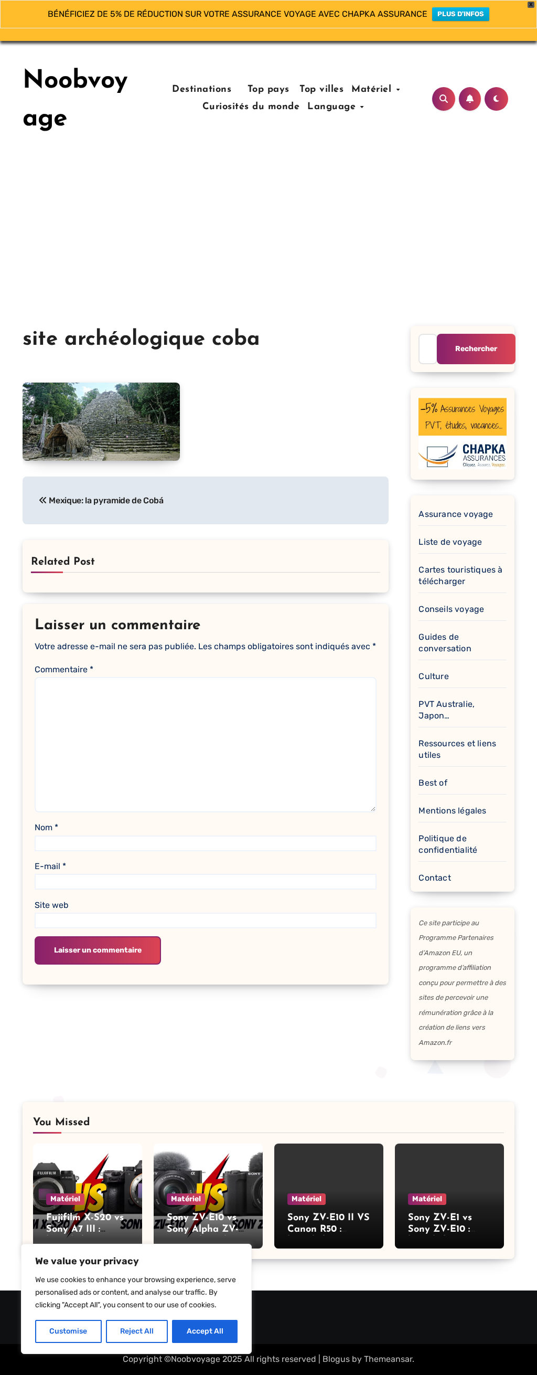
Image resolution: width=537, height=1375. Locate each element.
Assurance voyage (455, 514)
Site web (52, 905)
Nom (46, 827)
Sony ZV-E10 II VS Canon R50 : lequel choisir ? (328, 1229)
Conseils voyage (451, 609)
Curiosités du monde (251, 107)
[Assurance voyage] (462, 432)
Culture (433, 676)
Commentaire (64, 669)
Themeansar (388, 1359)
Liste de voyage (450, 542)
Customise (68, 1331)
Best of (432, 783)
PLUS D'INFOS (460, 14)
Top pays (266, 89)
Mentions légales (452, 811)
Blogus (336, 1359)
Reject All (137, 1331)
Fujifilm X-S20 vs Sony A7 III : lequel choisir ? (85, 1229)
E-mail (50, 866)
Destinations (200, 89)
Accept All (205, 1331)
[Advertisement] (268, 247)
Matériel (373, 89)
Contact (434, 878)
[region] (136, 1299)
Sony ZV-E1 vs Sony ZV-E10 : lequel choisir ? (441, 1229)
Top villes (321, 89)
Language (333, 107)
